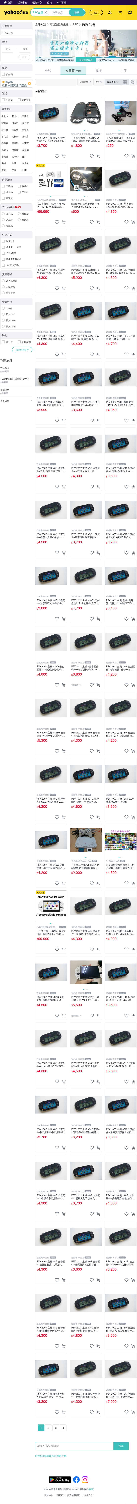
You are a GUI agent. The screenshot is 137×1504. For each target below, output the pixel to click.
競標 (99, 70)
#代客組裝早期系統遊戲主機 (50, 1456)
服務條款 (48, 1495)
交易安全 (88, 1495)
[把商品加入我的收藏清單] (57, 156)
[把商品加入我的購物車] (64, 156)
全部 (48, 70)
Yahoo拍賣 (16, 12)
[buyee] (16, 84)
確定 (24, 57)
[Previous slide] (72, 113)
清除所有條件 (22, 349)
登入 (96, 12)
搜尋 (121, 1446)
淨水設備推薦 (85, 60)
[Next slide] (99, 113)
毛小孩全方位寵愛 (45, 60)
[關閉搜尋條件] (46, 12)
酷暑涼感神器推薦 (65, 60)
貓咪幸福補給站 (106, 60)
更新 (91, 1489)
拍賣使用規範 (73, 1495)
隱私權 (60, 1495)
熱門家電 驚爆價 (126, 60)
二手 (124, 70)
